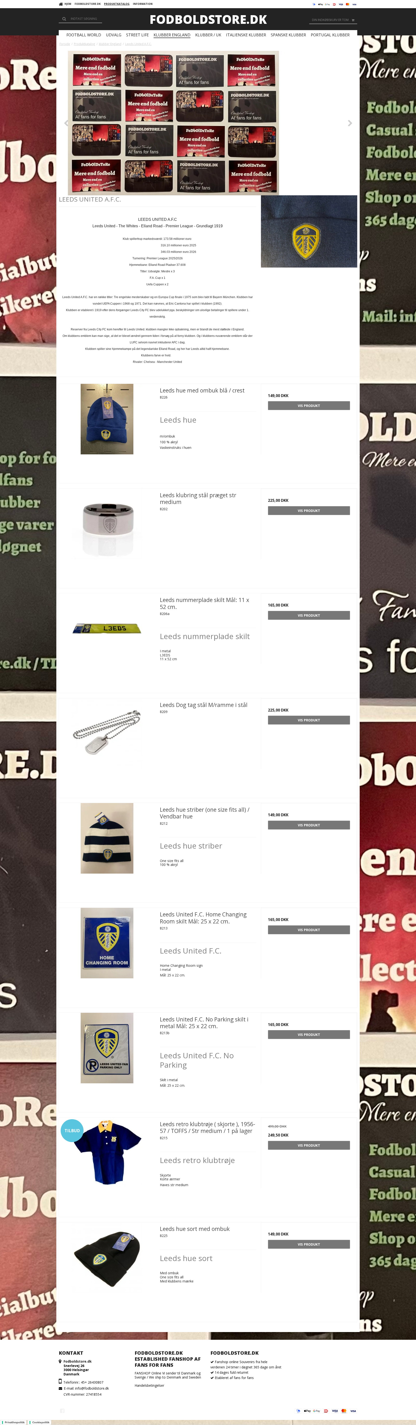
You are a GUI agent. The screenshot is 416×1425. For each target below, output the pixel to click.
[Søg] (80, 19)
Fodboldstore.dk (208, 19)
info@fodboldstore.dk (92, 1388)
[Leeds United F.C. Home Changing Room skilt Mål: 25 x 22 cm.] (107, 956)
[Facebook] (62, 1410)
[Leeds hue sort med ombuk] (107, 1270)
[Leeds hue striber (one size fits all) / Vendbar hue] (107, 851)
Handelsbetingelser (149, 1385)
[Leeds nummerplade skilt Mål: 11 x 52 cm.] (107, 641)
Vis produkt (309, 405)
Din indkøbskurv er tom (330, 20)
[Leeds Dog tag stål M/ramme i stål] (107, 746)
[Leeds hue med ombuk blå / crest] (107, 432)
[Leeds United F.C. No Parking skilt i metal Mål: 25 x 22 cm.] (107, 1061)
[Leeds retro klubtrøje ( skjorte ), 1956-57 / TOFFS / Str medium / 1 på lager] (107, 1166)
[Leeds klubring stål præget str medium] (107, 537)
